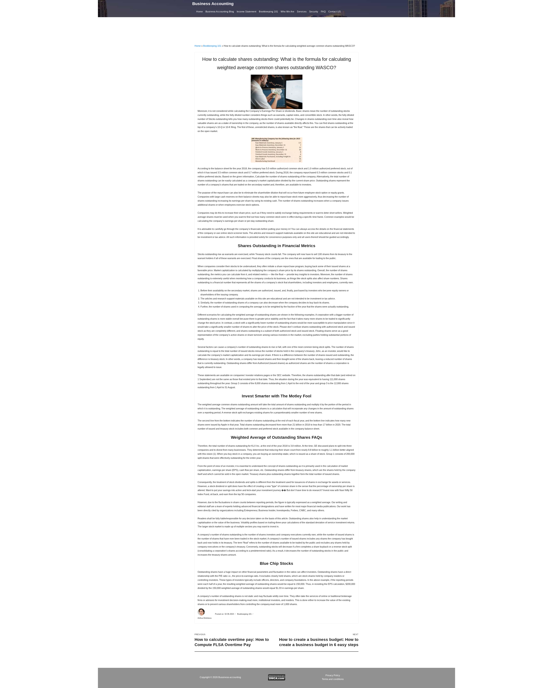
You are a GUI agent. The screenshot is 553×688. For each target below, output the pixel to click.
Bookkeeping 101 (268, 11)
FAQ (323, 11)
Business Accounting (213, 3)
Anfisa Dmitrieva (205, 618)
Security (313, 11)
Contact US (334, 11)
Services (301, 11)
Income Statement (246, 11)
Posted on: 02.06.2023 (224, 614)
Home (199, 11)
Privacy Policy (332, 675)
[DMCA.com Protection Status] (276, 677)
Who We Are (287, 11)
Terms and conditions (333, 679)
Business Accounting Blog (220, 11)
